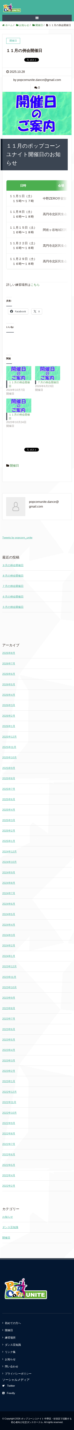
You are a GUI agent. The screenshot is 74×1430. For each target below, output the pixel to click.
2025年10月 (9, 757)
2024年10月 (9, 861)
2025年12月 (9, 736)
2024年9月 (8, 872)
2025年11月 (9, 747)
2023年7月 (8, 1018)
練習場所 (10, 1337)
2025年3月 (8, 820)
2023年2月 (8, 1070)
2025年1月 (8, 840)
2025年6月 (8, 799)
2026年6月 (8, 673)
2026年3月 (8, 705)
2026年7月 (8, 663)
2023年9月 (8, 997)
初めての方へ (13, 1323)
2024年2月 (8, 945)
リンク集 (10, 1351)
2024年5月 (8, 914)
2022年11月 (9, 1102)
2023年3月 (8, 1060)
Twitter (11, 1385)
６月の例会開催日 (13, 596)
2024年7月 (8, 893)
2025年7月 (8, 788)
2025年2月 (8, 830)
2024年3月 (8, 935)
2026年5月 (8, 684)
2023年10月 (9, 987)
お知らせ (7, 1216)
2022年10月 (9, 1112)
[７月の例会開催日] (47, 373)
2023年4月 (8, 1049)
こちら (35, 284)
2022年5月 (8, 1165)
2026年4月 (8, 694)
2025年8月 (8, 778)
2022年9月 (8, 1123)
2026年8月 (8, 652)
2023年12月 (9, 966)
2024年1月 (8, 956)
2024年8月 (8, 882)
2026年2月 (8, 715)
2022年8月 (8, 1133)
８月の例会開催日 (13, 575)
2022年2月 (8, 1185)
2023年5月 (8, 1039)
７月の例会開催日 (48, 382)
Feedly (11, 1393)
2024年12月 (9, 851)
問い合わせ (11, 1366)
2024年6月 (8, 903)
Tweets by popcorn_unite (17, 537)
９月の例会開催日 (13, 565)
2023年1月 (8, 1081)
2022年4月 (8, 1175)
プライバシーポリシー (18, 1373)
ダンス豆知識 (10, 1227)
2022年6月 (8, 1154)
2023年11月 (9, 976)
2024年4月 (8, 924)
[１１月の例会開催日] (18, 373)
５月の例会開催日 (13, 606)
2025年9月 (8, 768)
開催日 (14, 465)
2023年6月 (8, 1029)
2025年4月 (8, 809)
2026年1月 (8, 726)
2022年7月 (8, 1144)
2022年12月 (9, 1091)
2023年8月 (8, 1008)
